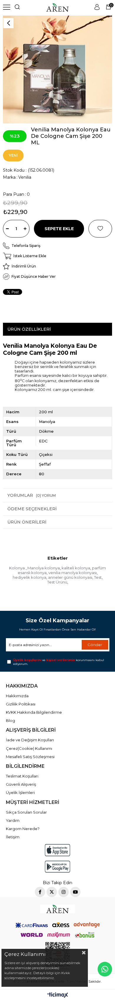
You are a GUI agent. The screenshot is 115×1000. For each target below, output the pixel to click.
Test (98, 577)
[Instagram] (63, 892)
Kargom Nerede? (23, 828)
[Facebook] (40, 892)
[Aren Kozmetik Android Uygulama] (57, 867)
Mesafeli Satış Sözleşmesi (30, 756)
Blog (10, 720)
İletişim (12, 837)
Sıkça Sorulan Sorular (26, 812)
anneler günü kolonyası (70, 577)
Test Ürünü (57, 582)
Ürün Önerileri (26, 522)
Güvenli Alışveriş (21, 784)
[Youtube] (75, 892)
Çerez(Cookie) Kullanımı (29, 748)
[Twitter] (52, 892)
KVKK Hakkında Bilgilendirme (34, 712)
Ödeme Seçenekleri (32, 508)
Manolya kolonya (43, 568)
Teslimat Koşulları (22, 776)
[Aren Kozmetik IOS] (57, 850)
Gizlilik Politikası (20, 704)
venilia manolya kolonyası (72, 572)
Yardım (12, 820)
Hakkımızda (17, 695)
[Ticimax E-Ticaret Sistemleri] (57, 995)
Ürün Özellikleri (29, 329)
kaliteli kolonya (76, 568)
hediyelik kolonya (29, 577)
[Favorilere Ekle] (100, 228)
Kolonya (17, 568)
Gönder (95, 644)
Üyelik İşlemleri (20, 792)
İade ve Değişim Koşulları (30, 740)
